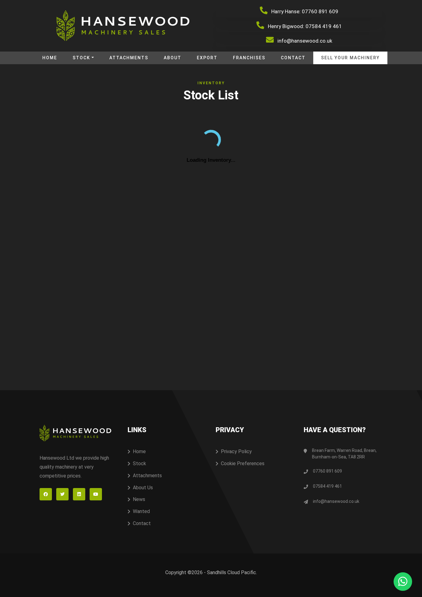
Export (207, 57)
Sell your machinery (350, 57)
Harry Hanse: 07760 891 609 (304, 11)
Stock (81, 57)
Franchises (249, 57)
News (139, 499)
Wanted (141, 511)
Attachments (128, 57)
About (172, 57)
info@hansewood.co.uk (304, 41)
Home (49, 57)
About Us (143, 488)
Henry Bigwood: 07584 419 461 (304, 26)
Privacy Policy (236, 451)
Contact (293, 57)
